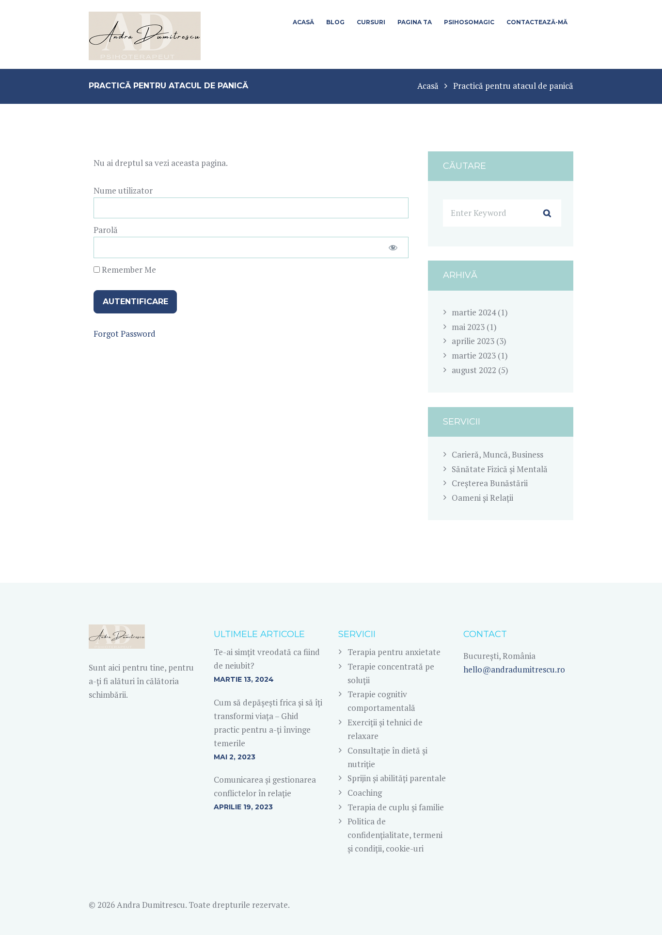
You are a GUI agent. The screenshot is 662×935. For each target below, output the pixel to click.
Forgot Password (125, 333)
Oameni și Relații (482, 497)
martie (474, 312)
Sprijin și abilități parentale (396, 778)
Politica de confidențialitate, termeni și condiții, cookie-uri (394, 835)
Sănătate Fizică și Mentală (500, 469)
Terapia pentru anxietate (394, 651)
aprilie (473, 340)
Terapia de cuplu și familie (395, 807)
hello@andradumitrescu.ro (514, 669)
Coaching (364, 792)
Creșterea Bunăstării (490, 483)
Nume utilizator (123, 190)
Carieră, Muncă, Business (497, 454)
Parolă (106, 229)
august (474, 370)
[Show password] (393, 247)
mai (468, 326)
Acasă (428, 85)
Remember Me (128, 269)
